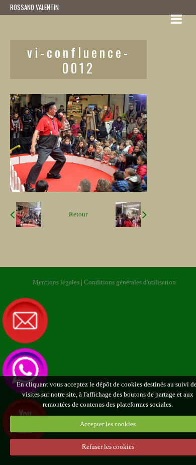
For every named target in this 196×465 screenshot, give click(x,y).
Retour (78, 214)
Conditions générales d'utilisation (130, 282)
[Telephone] (25, 370)
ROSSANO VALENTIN (34, 7)
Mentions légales (56, 282)
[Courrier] (90, 320)
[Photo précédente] (25, 214)
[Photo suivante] (131, 214)
